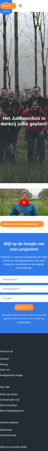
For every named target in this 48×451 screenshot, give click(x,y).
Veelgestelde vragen (11, 375)
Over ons (5, 369)
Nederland (6, 429)
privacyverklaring (24, 322)
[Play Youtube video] (24, 202)
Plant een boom (9, 394)
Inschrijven (22, 307)
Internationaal (8, 435)
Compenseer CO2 (10, 399)
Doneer (7, 6)
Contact (4, 358)
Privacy (4, 364)
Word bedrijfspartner (12, 410)
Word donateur (8, 405)
